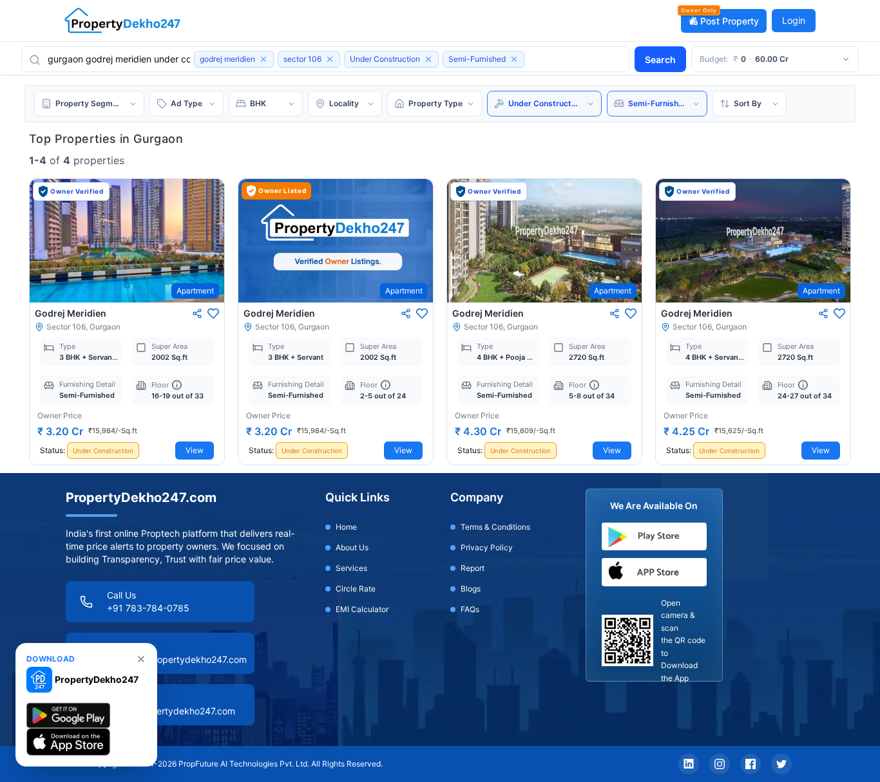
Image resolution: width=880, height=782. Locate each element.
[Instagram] (719, 764)
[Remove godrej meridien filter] (263, 59)
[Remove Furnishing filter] (514, 59)
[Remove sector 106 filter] (329, 59)
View (195, 450)
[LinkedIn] (688, 764)
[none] (141, 659)
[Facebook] (750, 764)
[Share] (197, 313)
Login (793, 20)
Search (660, 59)
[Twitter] (781, 764)
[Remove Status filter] (428, 59)
